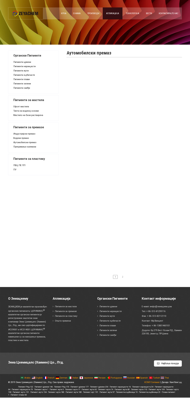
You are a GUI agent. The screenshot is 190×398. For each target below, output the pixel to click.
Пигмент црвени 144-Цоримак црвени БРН (104, 81)
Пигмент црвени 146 (44, 387)
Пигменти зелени (22, 83)
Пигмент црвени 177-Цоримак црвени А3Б (103, 131)
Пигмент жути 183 (74, 392)
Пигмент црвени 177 (80, 387)
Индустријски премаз (24, 133)
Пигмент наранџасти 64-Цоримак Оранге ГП (104, 242)
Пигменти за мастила (66, 306)
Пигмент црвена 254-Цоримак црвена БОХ (104, 199)
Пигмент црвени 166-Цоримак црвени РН (103, 106)
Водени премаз (21, 138)
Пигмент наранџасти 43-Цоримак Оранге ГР (104, 233)
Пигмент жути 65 (89, 389)
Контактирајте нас (168, 13)
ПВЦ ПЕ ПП (19, 165)
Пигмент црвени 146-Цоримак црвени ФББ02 (105, 89)
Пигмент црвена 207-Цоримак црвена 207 (103, 165)
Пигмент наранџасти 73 (22, 389)
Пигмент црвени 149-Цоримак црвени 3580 (104, 98)
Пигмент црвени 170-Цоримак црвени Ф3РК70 (106, 114)
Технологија (132, 13)
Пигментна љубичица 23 (149, 392)
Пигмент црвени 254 (99, 387)
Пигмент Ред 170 (61, 387)
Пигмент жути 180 (56, 392)
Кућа (63, 13)
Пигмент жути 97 (107, 392)
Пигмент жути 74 (105, 389)
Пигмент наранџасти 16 (120, 387)
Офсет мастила (21, 106)
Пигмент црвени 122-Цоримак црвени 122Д (104, 72)
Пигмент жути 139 (157, 389)
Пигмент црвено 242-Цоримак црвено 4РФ (104, 191)
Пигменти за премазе (66, 311)
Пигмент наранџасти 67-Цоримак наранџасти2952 (108, 250)
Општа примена (63, 320)
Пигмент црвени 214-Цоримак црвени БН (103, 182)
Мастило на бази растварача (28, 115)
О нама (77, 13)
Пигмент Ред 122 (25, 387)
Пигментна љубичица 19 (126, 392)
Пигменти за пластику (66, 316)
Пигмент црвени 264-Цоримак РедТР (100, 216)
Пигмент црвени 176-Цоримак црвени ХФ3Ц (105, 123)
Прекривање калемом (24, 146)
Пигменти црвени (22, 62)
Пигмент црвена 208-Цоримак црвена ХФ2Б (104, 174)
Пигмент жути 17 (72, 389)
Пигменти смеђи (21, 88)
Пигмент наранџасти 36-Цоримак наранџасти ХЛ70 (109, 225)
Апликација (112, 13)
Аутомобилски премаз (24, 142)
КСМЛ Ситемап (152, 382)
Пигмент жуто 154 (38, 392)
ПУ (14, 169)
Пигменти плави (21, 79)
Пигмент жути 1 (41, 389)
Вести (149, 13)
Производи (93, 13)
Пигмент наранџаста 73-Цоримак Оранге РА (104, 64)
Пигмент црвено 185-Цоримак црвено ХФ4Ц (105, 148)
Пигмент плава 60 (19, 395)
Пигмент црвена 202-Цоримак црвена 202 (103, 157)
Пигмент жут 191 (90, 392)
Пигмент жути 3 (57, 389)
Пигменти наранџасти (24, 66)
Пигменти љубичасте (24, 75)
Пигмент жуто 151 (21, 392)
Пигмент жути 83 (122, 389)
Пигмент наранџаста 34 (142, 387)
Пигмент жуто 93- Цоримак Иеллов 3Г (101, 259)
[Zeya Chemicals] (25, 11)
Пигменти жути (21, 70)
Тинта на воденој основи (26, 111)
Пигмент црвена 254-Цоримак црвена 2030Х (105, 208)
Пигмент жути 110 (139, 389)
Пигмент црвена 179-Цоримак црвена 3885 (104, 140)
